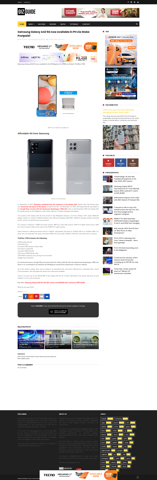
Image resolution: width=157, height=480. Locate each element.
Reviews (53, 24)
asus (103, 431)
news (55, 39)
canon (115, 446)
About (20, 2)
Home (22, 24)
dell (124, 454)
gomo (128, 458)
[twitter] (134, 2)
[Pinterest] (36, 296)
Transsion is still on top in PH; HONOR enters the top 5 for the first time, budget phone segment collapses (126, 210)
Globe (25, 291)
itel (125, 446)
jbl (115, 454)
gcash (114, 438)
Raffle (62, 24)
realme (104, 427)
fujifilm (114, 442)
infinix (115, 431)
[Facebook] (25, 296)
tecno (116, 435)
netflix (104, 446)
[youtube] (138, 2)
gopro (125, 462)
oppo (103, 423)
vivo (127, 423)
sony (127, 435)
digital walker (106, 450)
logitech (104, 454)
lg (125, 431)
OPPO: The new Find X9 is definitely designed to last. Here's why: (118, 111)
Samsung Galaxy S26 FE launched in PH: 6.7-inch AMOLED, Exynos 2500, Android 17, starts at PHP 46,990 (58, 341)
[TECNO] (78, 475)
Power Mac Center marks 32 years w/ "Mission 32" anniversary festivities (125, 271)
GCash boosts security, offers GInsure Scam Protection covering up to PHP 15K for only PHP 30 (126, 261)
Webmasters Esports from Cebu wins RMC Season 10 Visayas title (126, 199)
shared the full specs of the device (33, 207)
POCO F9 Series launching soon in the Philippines (126, 249)
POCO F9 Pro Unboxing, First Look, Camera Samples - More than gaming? (126, 240)
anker (117, 458)
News (31, 24)
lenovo (104, 435)
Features (41, 24)
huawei (104, 419)
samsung (61, 39)
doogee (120, 450)
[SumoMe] (47, 296)
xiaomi (116, 423)
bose (124, 466)
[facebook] (128, 2)
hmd (103, 462)
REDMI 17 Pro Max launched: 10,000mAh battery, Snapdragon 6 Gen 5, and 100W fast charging (126, 221)
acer (103, 438)
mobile (50, 39)
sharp (126, 442)
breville (114, 466)
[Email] (41, 296)
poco (103, 442)
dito (125, 438)
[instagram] (131, 2)
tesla (103, 466)
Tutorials (74, 24)
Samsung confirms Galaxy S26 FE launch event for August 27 (85, 343)
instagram (105, 458)
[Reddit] (31, 296)
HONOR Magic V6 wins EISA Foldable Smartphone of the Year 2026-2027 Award (125, 179)
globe (128, 427)
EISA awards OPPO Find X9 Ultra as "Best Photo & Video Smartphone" (126, 230)
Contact (27, 2)
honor (116, 427)
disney (113, 462)
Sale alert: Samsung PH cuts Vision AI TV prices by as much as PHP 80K (31, 342)
